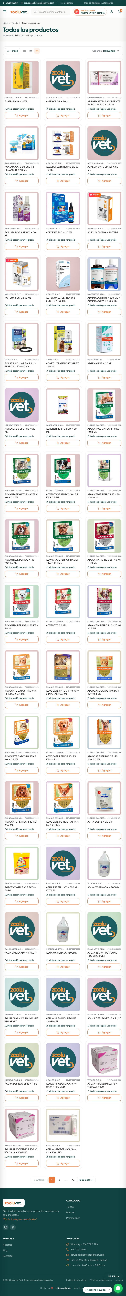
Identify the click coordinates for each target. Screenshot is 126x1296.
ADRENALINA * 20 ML (99, 363)
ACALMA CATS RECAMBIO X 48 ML (62, 168)
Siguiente (84, 1179)
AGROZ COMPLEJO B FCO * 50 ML (20, 889)
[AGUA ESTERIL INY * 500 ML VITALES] (63, 863)
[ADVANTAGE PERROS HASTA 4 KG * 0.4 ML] (63, 536)
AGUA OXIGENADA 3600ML (61, 952)
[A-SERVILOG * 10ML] (22, 77)
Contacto (7, 1255)
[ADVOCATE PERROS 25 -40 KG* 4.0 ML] (104, 732)
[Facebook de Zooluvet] (13, 1227)
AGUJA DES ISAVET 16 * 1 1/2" (104, 1018)
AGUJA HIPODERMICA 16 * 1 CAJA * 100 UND (61, 1085)
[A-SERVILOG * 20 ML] (63, 77)
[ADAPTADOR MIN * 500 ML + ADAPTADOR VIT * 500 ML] (104, 274)
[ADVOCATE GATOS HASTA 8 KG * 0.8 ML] (22, 732)
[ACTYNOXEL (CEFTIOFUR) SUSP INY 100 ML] (63, 274)
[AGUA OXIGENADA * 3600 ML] (104, 863)
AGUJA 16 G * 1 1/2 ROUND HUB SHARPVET (102, 954)
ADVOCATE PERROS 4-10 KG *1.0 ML (20, 823)
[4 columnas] (37, 51)
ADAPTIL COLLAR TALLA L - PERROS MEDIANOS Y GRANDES (20, 365)
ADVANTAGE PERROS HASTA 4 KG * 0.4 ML (62, 561)
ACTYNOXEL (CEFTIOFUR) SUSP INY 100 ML (60, 299)
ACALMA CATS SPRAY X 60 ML (102, 168)
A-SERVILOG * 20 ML (58, 101)
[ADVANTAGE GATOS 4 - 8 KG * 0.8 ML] (104, 405)
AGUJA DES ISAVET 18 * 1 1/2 (21, 1083)
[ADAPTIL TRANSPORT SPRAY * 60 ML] (63, 339)
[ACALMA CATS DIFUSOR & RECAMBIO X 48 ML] (22, 143)
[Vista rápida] (36, 64)
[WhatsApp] (118, 1288)
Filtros (14, 50)
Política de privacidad (76, 1280)
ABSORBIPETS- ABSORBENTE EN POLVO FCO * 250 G (103, 103)
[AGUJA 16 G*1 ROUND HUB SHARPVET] (63, 994)
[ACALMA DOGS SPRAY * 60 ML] (22, 208)
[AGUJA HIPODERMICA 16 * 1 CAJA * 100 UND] (63, 1060)
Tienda (14, 23)
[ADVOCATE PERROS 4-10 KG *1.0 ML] (22, 798)
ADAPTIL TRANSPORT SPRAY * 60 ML (62, 365)
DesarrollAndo (64, 1288)
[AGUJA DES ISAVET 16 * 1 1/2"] (104, 994)
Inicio (5, 23)
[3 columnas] (31, 51)
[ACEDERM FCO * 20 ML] (63, 208)
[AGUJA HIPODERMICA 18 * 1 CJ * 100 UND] (63, 1125)
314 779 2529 (78, 1249)
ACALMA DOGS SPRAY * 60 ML (20, 234)
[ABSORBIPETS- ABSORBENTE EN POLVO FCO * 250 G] (104, 77)
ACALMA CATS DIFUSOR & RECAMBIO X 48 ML (19, 168)
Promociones (73, 1218)
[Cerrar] (109, 1289)
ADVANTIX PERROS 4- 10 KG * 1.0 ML (21, 627)
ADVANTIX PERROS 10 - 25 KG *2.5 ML (104, 627)
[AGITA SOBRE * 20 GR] (104, 798)
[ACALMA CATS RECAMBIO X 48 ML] (63, 143)
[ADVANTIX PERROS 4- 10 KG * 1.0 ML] (22, 601)
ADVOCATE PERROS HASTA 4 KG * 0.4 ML (62, 823)
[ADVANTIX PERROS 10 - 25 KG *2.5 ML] (104, 601)
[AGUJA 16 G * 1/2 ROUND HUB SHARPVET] (22, 994)
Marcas (70, 1212)
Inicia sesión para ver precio (20, 109)
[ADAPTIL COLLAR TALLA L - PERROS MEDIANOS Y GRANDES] (22, 339)
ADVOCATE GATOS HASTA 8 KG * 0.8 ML (20, 758)
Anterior (40, 1179)
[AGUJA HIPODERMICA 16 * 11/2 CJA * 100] (104, 1060)
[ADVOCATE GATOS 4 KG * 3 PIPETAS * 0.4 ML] (22, 667)
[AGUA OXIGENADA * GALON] (22, 929)
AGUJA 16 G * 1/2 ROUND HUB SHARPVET (21, 1020)
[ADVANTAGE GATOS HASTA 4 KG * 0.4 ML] (22, 470)
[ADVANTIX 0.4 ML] (63, 601)
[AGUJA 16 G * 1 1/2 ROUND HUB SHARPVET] (104, 929)
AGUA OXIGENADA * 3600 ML (104, 887)
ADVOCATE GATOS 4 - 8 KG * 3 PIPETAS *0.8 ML (62, 692)
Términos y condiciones (101, 1280)
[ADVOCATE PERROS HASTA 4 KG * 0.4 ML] (63, 798)
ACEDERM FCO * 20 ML (59, 232)
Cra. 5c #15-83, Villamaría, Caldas (89, 1260)
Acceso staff (80, 1288)
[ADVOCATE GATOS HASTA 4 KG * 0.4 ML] (104, 667)
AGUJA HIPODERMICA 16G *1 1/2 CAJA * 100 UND (21, 1151)
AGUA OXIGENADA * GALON (20, 952)
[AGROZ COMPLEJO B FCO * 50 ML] (22, 863)
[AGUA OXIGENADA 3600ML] (63, 929)
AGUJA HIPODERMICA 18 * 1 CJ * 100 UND (61, 1151)
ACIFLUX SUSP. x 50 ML (18, 297)
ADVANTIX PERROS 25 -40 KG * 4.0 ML (104, 561)
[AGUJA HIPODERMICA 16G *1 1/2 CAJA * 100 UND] (22, 1125)
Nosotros (7, 1244)
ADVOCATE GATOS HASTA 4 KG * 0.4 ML (103, 692)
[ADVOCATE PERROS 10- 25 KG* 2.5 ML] (63, 732)
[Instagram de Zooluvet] (6, 1227)
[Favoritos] (36, 70)
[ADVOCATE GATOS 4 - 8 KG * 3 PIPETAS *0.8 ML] (63, 667)
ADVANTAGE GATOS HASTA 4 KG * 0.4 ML (21, 496)
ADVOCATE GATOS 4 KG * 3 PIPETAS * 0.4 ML (20, 692)
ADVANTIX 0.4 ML (56, 625)
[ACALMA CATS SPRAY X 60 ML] (104, 143)
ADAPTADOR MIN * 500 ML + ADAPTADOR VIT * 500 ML (103, 299)
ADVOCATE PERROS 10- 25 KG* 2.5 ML (61, 758)
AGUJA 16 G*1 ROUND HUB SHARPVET (61, 1020)
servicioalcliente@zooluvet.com (87, 1254)
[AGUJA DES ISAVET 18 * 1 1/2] (22, 1060)
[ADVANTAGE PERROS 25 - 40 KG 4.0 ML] (104, 470)
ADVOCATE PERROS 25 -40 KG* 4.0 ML (102, 758)
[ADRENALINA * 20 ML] (104, 339)
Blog (5, 1250)
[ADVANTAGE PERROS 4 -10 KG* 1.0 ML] (22, 536)
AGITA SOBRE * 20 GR (99, 821)
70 (73, 1179)
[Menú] (4, 12)
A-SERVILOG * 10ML (16, 101)
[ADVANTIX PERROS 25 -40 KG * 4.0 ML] (104, 536)
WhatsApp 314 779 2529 (84, 1244)
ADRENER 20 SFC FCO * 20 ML (20, 430)
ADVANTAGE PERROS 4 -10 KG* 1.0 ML (19, 561)
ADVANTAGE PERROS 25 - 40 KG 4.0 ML (103, 496)
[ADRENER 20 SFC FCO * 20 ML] (22, 405)
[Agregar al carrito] (36, 77)
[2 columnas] (24, 51)
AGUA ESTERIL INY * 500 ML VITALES (62, 889)
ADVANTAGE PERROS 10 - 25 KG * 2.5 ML (62, 496)
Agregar (23, 115)
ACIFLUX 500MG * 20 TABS (102, 232)
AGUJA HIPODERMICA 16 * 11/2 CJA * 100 (102, 1085)
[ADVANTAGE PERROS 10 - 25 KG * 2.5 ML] (63, 470)
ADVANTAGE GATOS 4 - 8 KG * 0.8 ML (103, 430)
